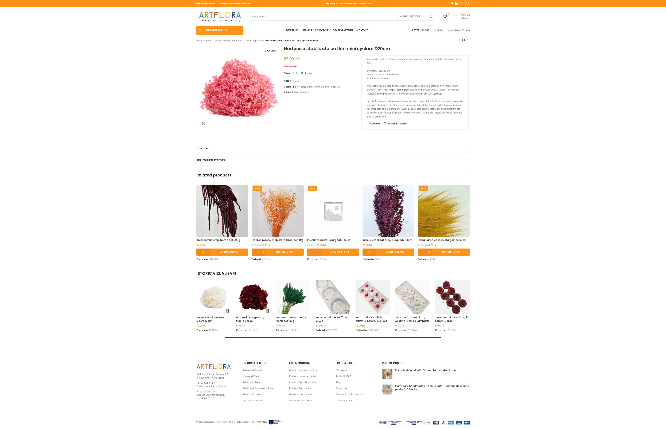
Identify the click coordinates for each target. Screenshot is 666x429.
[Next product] (468, 40)
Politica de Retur (252, 382)
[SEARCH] (431, 17)
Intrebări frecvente (253, 400)
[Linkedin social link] (456, 3)
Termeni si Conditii (253, 370)
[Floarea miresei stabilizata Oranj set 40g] (278, 211)
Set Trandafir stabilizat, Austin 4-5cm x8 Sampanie (412, 319)
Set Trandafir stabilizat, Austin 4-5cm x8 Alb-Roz (371, 319)
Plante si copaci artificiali (302, 376)
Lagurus (437, 93)
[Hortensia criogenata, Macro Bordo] (253, 297)
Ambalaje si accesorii (300, 400)
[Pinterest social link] (302, 73)
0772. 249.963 (421, 30)
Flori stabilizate (302, 92)
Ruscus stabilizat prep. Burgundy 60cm (387, 240)
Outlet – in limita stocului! (350, 394)
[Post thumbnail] (387, 374)
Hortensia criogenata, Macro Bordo (250, 319)
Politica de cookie (252, 394)
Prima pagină (203, 40)
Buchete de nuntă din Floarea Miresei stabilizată (425, 370)
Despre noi (342, 370)
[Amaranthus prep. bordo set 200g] (222, 211)
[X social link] (297, 73)
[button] (222, 252)
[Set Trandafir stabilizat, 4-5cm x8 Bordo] (452, 297)
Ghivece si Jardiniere (300, 394)
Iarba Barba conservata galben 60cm (442, 240)
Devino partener (344, 400)
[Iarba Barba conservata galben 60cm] (444, 211)
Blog (338, 382)
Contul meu (342, 388)
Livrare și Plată (251, 376)
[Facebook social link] (452, 3)
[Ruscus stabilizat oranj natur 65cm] (333, 211)
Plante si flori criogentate (302, 382)
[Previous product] (459, 40)
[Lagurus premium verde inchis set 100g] (293, 297)
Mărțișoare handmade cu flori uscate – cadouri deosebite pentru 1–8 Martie (432, 387)
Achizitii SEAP (343, 376)
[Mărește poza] (203, 123)
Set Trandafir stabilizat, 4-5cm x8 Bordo (452, 319)
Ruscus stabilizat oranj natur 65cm (329, 240)
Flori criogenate (253, 40)
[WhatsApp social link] (461, 3)
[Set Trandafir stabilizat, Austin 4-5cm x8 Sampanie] (412, 297)
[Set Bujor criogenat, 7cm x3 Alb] (333, 297)
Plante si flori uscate (300, 388)
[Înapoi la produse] (463, 40)
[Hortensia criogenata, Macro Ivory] (213, 297)
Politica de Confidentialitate (258, 388)
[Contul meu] (469, 3)
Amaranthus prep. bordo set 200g (218, 240)
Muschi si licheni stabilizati (303, 370)
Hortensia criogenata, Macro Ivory (210, 319)
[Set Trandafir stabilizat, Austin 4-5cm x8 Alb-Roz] (373, 297)
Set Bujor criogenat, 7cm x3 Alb (331, 319)
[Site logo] (219, 16)
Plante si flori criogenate (228, 40)
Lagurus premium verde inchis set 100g (291, 319)
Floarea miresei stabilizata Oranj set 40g (277, 240)
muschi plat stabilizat (395, 89)
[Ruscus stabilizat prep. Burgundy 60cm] (388, 211)
